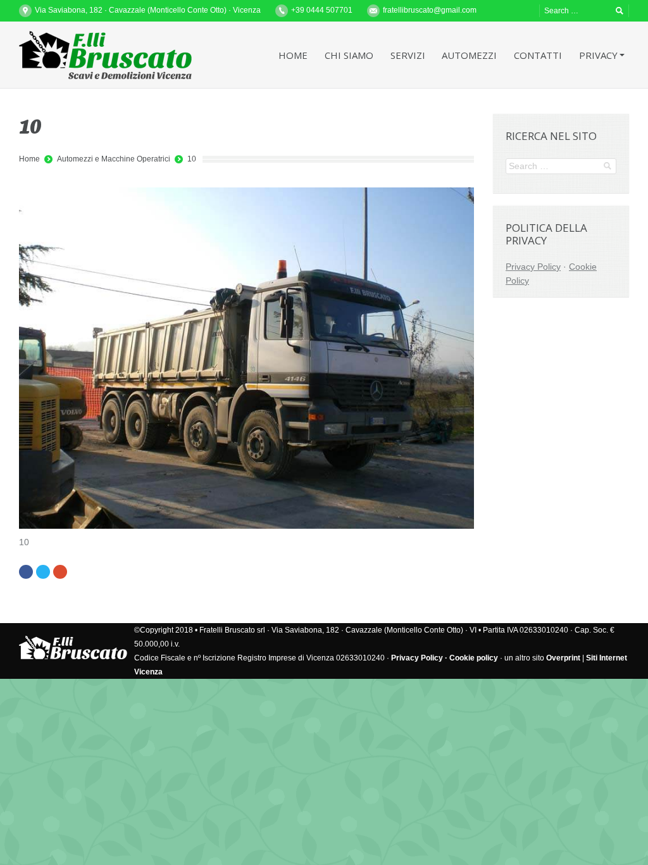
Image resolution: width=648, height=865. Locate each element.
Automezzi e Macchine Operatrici (113, 159)
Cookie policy (473, 657)
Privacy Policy (533, 267)
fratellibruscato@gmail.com (430, 10)
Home (29, 159)
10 (191, 159)
